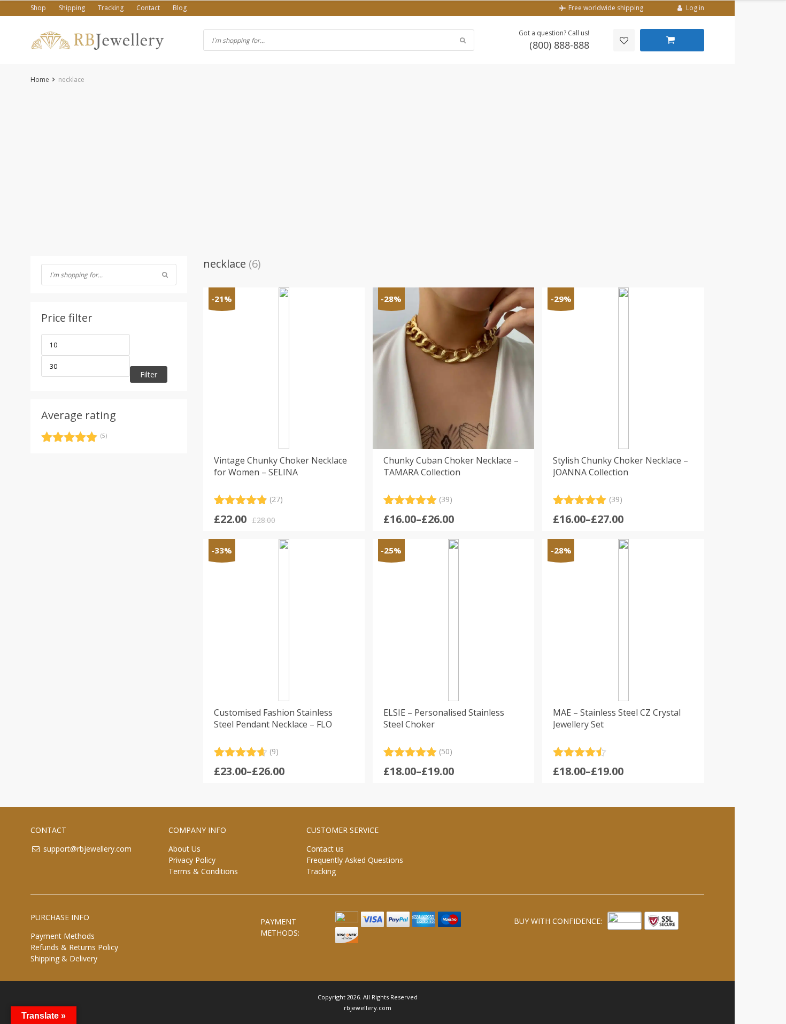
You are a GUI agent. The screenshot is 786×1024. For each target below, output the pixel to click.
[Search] (165, 274)
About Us (184, 849)
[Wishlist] (624, 40)
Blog (180, 7)
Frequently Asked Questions (354, 860)
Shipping (72, 7)
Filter (148, 374)
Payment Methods (62, 936)
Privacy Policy (191, 860)
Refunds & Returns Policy (74, 947)
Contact (148, 7)
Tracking (111, 7)
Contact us (325, 849)
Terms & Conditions (203, 871)
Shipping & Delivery (63, 958)
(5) (74, 438)
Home (39, 79)
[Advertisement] (367, 170)
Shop (38, 7)
